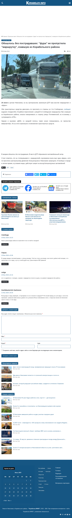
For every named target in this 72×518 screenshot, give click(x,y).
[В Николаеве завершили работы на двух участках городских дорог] (6, 417)
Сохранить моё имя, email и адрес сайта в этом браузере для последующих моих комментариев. (32, 350)
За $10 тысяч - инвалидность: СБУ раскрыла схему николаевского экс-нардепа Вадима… (40, 422)
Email (3, 343)
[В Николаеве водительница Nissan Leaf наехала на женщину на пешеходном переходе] (36, 207)
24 (5, 496)
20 (18, 492)
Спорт (40, 484)
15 (26, 488)
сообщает (67, 109)
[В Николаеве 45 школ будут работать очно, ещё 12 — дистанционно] (6, 400)
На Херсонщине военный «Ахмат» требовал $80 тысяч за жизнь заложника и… (37, 431)
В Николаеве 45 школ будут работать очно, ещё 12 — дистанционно (34, 398)
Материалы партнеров (62, 483)
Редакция (58, 473)
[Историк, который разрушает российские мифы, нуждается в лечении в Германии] (6, 386)
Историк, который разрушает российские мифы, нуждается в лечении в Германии (38, 383)
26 (13, 496)
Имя (3, 336)
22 (26, 492)
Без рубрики (41, 468)
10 (5, 488)
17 (5, 492)
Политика (41, 478)
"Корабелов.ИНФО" (34, 508)
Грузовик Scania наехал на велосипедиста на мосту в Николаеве (10, 216)
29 (26, 496)
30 (30, 496)
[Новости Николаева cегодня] (36, 2)
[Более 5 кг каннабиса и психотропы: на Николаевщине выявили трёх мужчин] (6, 409)
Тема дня (40, 487)
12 (13, 488)
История (40, 471)
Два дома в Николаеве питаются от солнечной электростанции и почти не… (36, 375)
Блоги (49, 468)
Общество (41, 474)
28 (22, 496)
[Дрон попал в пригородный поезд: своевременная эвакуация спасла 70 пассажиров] (6, 369)
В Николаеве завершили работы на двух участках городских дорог (33, 414)
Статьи (46, 484)
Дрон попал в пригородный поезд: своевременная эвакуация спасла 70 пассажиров (39, 367)
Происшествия (12, 36)
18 (9, 492)
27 (18, 496)
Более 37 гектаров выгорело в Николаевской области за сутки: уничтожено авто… (38, 447)
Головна (57, 470)
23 (30, 492)
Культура (48, 471)
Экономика (41, 490)
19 (13, 492)
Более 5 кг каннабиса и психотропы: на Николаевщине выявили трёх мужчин (37, 406)
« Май (5, 500)
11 (9, 488)
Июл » (9, 500)
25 (9, 496)
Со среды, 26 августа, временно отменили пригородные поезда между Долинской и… (39, 439)
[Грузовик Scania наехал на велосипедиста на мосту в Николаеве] (12, 207)
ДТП (8, 167)
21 (22, 492)
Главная (4, 36)
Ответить (5, 244)
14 (22, 488)
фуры (12, 167)
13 (18, 488)
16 (30, 488)
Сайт (38, 343)
